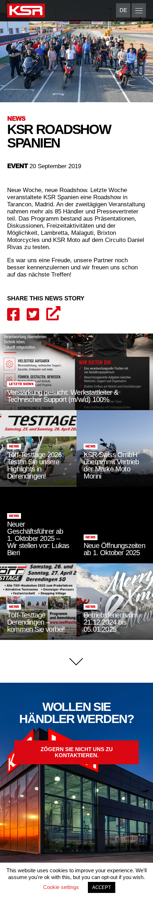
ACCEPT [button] (101, 887)
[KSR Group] (26, 12)
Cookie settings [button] (61, 887)
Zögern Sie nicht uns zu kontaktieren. (77, 752)
